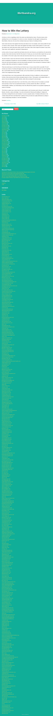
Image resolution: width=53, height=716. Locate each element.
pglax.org (4, 497)
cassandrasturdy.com (6, 395)
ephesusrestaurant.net (6, 646)
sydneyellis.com (5, 353)
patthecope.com (5, 540)
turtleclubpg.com (5, 516)
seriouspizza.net (5, 543)
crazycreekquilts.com (6, 427)
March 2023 (4, 154)
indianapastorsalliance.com (7, 532)
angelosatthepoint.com (7, 531)
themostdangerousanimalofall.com (9, 410)
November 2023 (5, 143)
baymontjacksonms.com (7, 494)
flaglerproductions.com (7, 423)
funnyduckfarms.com (6, 683)
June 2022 (4, 166)
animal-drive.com (5, 547)
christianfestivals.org (6, 483)
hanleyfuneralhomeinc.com (7, 332)
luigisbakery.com (5, 623)
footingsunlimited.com (7, 601)
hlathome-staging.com (7, 349)
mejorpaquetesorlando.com (8, 334)
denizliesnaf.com (5, 538)
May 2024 (4, 135)
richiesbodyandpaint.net (7, 201)
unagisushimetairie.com (7, 238)
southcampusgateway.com (7, 258)
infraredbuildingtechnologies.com (9, 282)
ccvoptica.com (5, 620)
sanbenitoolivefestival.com (8, 397)
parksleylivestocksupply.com (8, 380)
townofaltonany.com (6, 495)
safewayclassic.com (6, 227)
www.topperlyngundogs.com (8, 584)
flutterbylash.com (5, 680)
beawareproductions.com (7, 454)
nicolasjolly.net (5, 436)
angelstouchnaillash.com (7, 338)
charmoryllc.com (5, 406)
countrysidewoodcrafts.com (8, 228)
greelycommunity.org (6, 442)
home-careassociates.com (7, 377)
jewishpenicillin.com (6, 358)
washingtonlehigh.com (6, 621)
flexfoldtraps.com (6, 591)
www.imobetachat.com (7, 568)
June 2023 (4, 150)
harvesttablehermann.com (7, 283)
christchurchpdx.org (6, 429)
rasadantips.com (5, 214)
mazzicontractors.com (6, 643)
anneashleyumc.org (6, 597)
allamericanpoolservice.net (7, 357)
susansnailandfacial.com (7, 579)
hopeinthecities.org (6, 391)
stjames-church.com (6, 449)
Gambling (8, 100)
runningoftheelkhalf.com (7, 586)
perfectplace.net (5, 372)
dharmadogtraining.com (7, 701)
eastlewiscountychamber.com (8, 414)
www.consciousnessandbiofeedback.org (10, 635)
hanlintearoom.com (6, 682)
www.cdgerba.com (6, 654)
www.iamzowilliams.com (7, 636)
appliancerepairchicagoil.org (8, 229)
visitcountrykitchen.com (7, 484)
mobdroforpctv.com (6, 394)
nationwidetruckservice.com (8, 514)
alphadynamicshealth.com (7, 679)
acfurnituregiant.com (6, 210)
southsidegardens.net (6, 640)
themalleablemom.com (7, 464)
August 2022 (4, 164)
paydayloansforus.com (6, 224)
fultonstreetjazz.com (6, 266)
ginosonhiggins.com (6, 488)
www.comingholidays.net (7, 403)
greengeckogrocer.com (7, 347)
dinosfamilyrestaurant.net (7, 280)
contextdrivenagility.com (7, 456)
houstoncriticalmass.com (7, 409)
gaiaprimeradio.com (6, 475)
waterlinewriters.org (6, 558)
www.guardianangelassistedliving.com (10, 657)
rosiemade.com (5, 328)
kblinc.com (4, 324)
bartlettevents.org (6, 268)
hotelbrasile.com (5, 265)
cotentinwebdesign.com (7, 273)
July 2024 (3, 132)
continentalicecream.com (7, 425)
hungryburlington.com (6, 466)
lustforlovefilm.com (6, 435)
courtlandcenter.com (6, 521)
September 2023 (5, 146)
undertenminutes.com (6, 212)
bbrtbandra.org (5, 242)
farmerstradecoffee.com (7, 564)
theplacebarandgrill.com (7, 527)
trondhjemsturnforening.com (8, 658)
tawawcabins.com (6, 312)
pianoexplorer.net (6, 639)
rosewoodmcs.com (6, 631)
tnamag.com (4, 549)
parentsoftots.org (6, 561)
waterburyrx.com (5, 528)
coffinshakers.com (6, 458)
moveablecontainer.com (7, 269)
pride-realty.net (5, 677)
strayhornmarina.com (6, 421)
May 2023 (4, 151)
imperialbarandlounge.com (7, 302)
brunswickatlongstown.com (8, 468)
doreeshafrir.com (5, 451)
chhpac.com (4, 699)
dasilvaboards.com (6, 419)
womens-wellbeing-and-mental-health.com (11, 361)
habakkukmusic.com (6, 573)
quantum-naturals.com (6, 664)
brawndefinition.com (6, 424)
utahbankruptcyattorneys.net (8, 306)
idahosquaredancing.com (7, 310)
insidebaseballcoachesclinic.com (9, 672)
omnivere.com (5, 213)
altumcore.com (5, 546)
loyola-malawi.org (6, 386)
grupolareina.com (5, 271)
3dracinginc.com (5, 408)
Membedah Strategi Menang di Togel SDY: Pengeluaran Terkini (14, 175)
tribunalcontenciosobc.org (7, 416)
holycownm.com (5, 513)
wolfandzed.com (5, 625)
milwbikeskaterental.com (7, 493)
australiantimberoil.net (7, 279)
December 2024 (5, 125)
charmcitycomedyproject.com (8, 453)
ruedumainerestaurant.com (7, 443)
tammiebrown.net (6, 476)
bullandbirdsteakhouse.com (8, 609)
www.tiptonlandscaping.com (8, 617)
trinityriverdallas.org (6, 371)
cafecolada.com (5, 399)
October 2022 (4, 161)
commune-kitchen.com (7, 432)
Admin (18, 34)
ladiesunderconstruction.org (8, 276)
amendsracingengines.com (7, 593)
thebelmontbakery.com (7, 225)
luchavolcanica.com (6, 512)
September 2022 (5, 162)
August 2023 (4, 147)
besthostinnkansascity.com (7, 708)
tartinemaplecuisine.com (7, 469)
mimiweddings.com (6, 706)
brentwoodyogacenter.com (8, 616)
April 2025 (4, 120)
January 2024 (4, 140)
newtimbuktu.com (6, 216)
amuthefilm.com (5, 434)
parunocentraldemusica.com (8, 656)
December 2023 (5, 142)
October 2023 (4, 144)
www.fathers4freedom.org (7, 583)
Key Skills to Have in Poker (42, 104)
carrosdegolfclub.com (6, 284)
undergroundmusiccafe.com (8, 710)
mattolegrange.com (6, 480)
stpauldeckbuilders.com (7, 599)
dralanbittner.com (6, 320)
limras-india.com (5, 198)
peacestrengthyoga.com (7, 588)
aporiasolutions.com (6, 553)
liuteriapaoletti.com (6, 499)
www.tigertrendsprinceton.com (8, 582)
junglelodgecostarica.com (7, 482)
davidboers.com (5, 567)
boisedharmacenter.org (7, 382)
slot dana (4, 190)
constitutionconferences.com (8, 539)
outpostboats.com (6, 388)
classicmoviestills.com (6, 398)
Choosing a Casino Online (10, 104)
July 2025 (3, 117)
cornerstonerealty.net (6, 634)
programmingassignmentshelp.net (9, 220)
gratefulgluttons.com (6, 392)
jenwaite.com (5, 684)
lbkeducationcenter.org (7, 369)
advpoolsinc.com (5, 530)
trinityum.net (4, 642)
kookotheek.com (5, 255)
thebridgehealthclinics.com (7, 557)
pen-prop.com (5, 580)
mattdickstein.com (6, 569)
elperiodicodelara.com (7, 199)
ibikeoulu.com (5, 457)
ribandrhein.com (5, 365)
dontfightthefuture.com (7, 297)
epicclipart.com (5, 245)
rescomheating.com (6, 705)
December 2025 (5, 116)
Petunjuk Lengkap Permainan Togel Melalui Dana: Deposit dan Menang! (15, 177)
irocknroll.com (5, 308)
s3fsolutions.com (5, 288)
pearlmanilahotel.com (6, 246)
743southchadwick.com (7, 292)
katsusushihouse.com (6, 440)
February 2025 (4, 122)
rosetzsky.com (5, 445)
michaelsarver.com (6, 346)
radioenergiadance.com (7, 254)
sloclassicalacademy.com (7, 417)
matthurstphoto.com (6, 669)
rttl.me (3, 704)
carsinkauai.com (5, 673)
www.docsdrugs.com (6, 603)
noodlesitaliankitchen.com (7, 235)
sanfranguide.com (5, 405)
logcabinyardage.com (6, 565)
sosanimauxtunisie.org (6, 250)
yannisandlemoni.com (6, 321)
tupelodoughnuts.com (6, 329)
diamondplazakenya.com (7, 660)
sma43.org (4, 613)
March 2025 (4, 121)
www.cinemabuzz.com (6, 628)
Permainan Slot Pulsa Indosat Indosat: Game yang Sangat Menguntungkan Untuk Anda (18, 172)
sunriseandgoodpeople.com (8, 501)
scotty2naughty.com (6, 450)
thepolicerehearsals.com (7, 412)
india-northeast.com (6, 294)
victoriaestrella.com (6, 519)
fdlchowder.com (5, 606)
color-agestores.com (6, 383)
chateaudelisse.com (6, 260)
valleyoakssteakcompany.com (8, 534)
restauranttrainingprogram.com (8, 355)
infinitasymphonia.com (6, 438)
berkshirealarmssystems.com (8, 317)
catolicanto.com (5, 368)
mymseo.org (4, 698)
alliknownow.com (5, 413)
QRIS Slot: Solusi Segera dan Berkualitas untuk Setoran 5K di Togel (14, 176)
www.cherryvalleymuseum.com (8, 272)
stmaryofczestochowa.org (7, 460)
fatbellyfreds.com (5, 649)
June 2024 (4, 133)
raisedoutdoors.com (6, 303)
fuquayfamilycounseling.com (8, 694)
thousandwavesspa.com (7, 520)
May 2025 (4, 118)
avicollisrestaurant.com (7, 524)
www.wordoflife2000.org (7, 309)
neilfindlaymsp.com (6, 523)
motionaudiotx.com (6, 702)
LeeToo (30, 714)
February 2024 (4, 139)
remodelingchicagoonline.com (8, 614)
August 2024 (4, 131)
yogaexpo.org (5, 376)
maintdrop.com (5, 247)
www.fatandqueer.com (7, 595)
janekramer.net (5, 471)
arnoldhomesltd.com (6, 298)
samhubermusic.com (6, 712)
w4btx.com (4, 336)
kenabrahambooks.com (7, 431)
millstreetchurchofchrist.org (8, 675)
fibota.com (4, 653)
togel (3, 184)
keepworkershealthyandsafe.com (9, 234)
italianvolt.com (5, 316)
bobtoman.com (5, 249)
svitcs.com (4, 542)
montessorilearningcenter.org (8, 665)
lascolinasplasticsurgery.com (8, 610)
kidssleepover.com (6, 221)
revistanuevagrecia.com (7, 447)
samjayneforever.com (6, 668)
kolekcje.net (4, 366)
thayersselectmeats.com (7, 551)
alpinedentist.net (5, 253)
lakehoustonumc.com (6, 572)
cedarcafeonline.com (6, 209)
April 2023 (4, 153)
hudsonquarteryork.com (7, 651)
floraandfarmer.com (6, 287)
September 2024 (5, 129)
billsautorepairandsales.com (8, 662)
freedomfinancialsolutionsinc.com (9, 590)
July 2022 (3, 165)
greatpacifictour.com (6, 517)
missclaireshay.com (6, 197)
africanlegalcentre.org (6, 439)
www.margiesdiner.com (7, 605)
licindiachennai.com (6, 202)
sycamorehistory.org (6, 632)
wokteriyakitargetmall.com (8, 350)
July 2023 (3, 148)
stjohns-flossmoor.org (6, 505)
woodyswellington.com (7, 647)
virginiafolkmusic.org (6, 362)
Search (16, 109)
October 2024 (4, 128)
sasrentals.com (5, 343)
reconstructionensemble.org (8, 509)
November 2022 (5, 159)
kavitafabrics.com (5, 510)
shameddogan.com (6, 560)
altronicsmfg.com (5, 217)
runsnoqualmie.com (6, 602)
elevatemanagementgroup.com (8, 686)
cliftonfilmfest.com (6, 301)
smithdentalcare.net (6, 709)
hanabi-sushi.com (5, 624)
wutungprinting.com (6, 490)
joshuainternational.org (7, 577)
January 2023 (4, 157)
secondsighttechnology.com (8, 345)
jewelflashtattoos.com (7, 239)
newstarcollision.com (6, 342)
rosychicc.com (5, 387)
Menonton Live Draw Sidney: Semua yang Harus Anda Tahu (13, 173)
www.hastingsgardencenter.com (9, 638)
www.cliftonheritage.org (7, 612)
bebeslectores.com (6, 277)
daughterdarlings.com (6, 203)
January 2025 (4, 124)
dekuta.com (4, 627)
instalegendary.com (6, 232)
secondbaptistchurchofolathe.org (9, 697)
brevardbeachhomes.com (7, 290)
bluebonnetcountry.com (7, 243)
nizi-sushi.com (5, 472)
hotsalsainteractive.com (7, 206)
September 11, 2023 (11, 34)
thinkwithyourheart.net (7, 305)
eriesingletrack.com (6, 325)
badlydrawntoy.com (6, 571)
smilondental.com (5, 340)
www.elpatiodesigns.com (7, 650)
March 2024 (4, 138)
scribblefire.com (5, 375)
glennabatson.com (6, 420)
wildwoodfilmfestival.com (7, 262)
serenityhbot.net (5, 576)
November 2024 (5, 127)
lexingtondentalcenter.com (8, 351)
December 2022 (5, 158)
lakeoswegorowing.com (7, 693)
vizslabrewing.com (6, 319)
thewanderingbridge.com (7, 462)
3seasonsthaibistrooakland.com (8, 373)
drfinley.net (4, 688)
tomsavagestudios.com (7, 360)
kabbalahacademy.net (6, 339)
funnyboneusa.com (6, 506)
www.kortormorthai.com (7, 594)
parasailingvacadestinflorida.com (9, 676)
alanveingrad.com (5, 487)
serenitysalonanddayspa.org (8, 208)
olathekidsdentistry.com (7, 331)
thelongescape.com (6, 479)
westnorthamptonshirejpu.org (8, 264)
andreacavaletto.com (6, 379)
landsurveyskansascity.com (7, 598)
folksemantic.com (5, 313)
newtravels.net (5, 223)
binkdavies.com (5, 428)
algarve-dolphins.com (6, 486)
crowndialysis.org (5, 354)
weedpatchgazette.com (7, 323)
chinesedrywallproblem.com (8, 502)
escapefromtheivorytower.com (8, 291)
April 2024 (4, 136)
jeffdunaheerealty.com (7, 587)
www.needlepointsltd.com (7, 608)
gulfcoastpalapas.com (6, 556)
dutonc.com (4, 477)
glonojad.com (5, 446)
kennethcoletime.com (6, 465)
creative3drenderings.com (7, 562)
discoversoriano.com (6, 401)
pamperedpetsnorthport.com (8, 327)
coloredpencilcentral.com (7, 299)
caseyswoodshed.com (6, 535)
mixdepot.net (5, 630)
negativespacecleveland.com (8, 498)
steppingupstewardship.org (8, 619)
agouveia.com (5, 695)
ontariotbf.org (5, 231)
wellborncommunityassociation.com (9, 261)
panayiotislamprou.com (7, 257)
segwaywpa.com (5, 554)
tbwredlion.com (5, 661)
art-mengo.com (5, 473)
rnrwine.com (4, 691)
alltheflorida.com (5, 671)
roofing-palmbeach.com (7, 295)
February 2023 (4, 155)
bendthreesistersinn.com (7, 503)
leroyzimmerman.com (6, 687)
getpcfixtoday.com (6, 240)
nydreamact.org (5, 236)
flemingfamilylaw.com (6, 690)
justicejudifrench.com (6, 461)
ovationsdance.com (6, 364)
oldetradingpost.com (6, 275)
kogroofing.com (5, 251)
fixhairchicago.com (6, 536)
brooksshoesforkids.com (7, 550)
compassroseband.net (6, 545)
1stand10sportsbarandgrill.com (8, 335)
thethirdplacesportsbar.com (8, 645)
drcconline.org (5, 525)
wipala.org (4, 384)
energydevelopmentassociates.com (9, 286)
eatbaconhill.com (5, 218)
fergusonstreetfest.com (7, 667)
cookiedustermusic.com (7, 508)
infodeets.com (5, 205)
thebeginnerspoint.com (7, 402)
